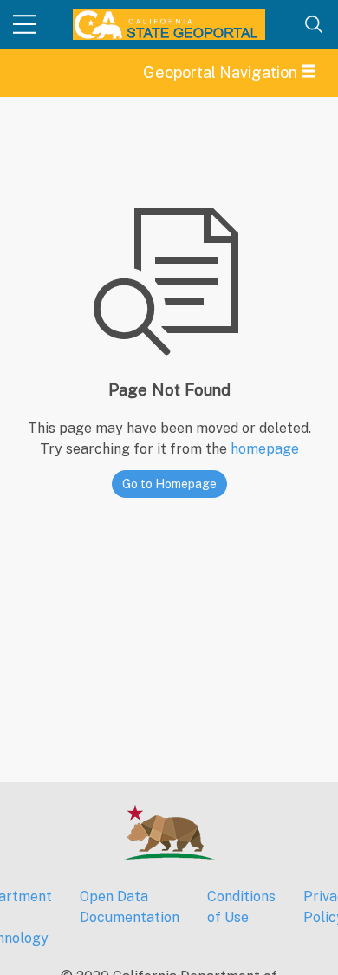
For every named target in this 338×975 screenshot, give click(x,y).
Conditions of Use (241, 907)
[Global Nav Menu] (24, 24)
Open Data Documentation (129, 907)
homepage (265, 449)
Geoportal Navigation (222, 72)
